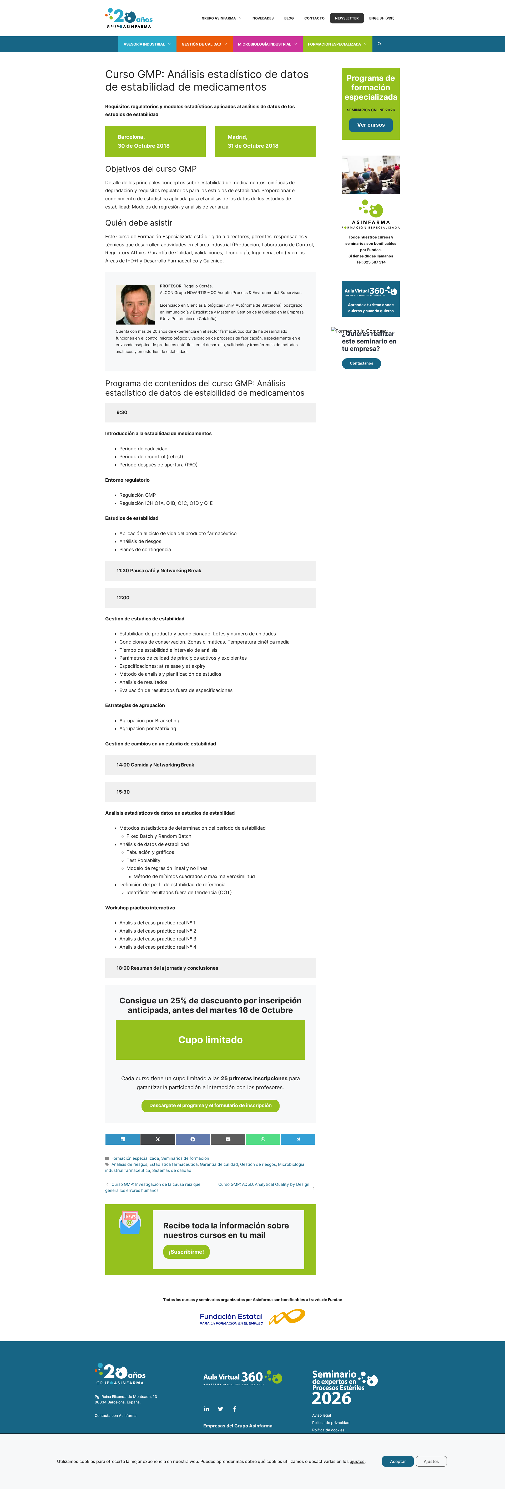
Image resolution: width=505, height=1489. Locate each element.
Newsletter (347, 18)
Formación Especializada (334, 44)
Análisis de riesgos (129, 1164)
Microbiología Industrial (264, 44)
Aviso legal (321, 1415)
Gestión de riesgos (258, 1164)
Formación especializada (135, 1158)
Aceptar (398, 1461)
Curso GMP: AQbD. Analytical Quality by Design (263, 1184)
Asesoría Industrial (144, 44)
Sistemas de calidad (171, 1170)
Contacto (314, 18)
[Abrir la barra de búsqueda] (379, 44)
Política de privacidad (331, 1422)
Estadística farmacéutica (173, 1164)
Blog (289, 18)
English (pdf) (382, 18)
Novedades (263, 18)
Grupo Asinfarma (219, 18)
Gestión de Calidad (201, 44)
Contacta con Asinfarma (116, 1415)
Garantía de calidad (219, 1164)
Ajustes (431, 1461)
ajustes (357, 1461)
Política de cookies (328, 1430)
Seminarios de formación (185, 1158)
